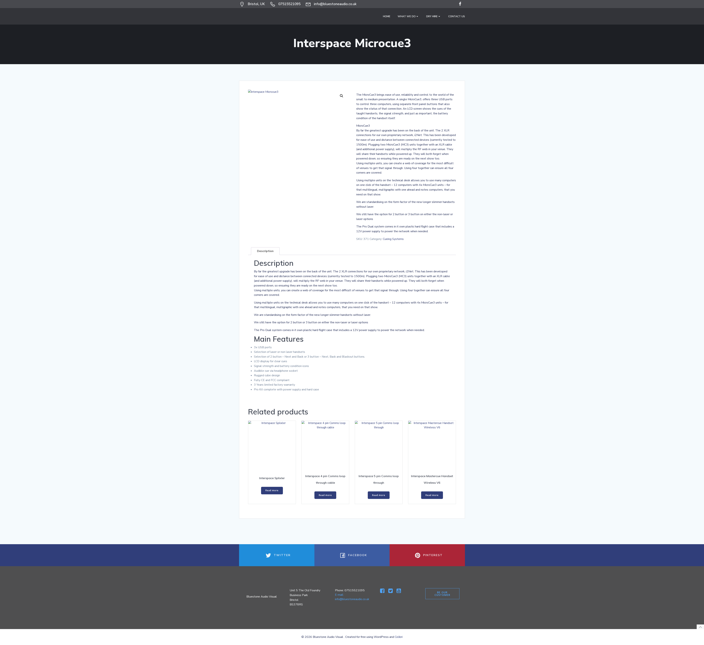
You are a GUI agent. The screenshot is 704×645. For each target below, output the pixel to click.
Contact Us (456, 16)
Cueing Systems (393, 239)
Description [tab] (265, 251)
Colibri (399, 637)
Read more (271, 490)
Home (386, 16)
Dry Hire (432, 16)
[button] (341, 96)
